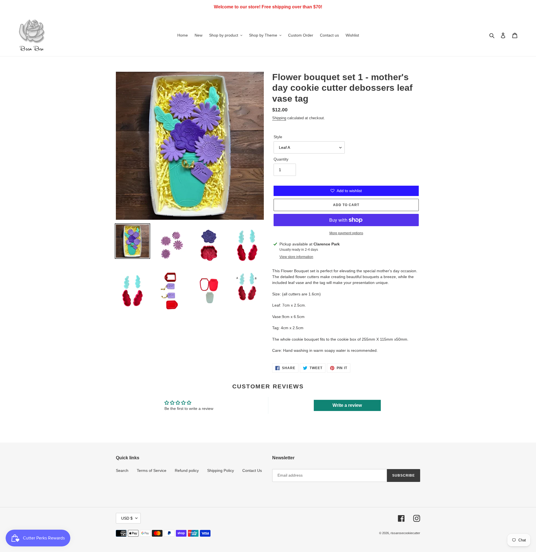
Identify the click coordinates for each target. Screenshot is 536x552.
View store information (296, 257)
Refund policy (187, 470)
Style (278, 137)
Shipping (279, 118)
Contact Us (252, 470)
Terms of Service (151, 470)
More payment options (346, 233)
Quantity (281, 159)
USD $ (127, 518)
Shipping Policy (220, 470)
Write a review (347, 405)
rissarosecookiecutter (405, 533)
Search (122, 470)
